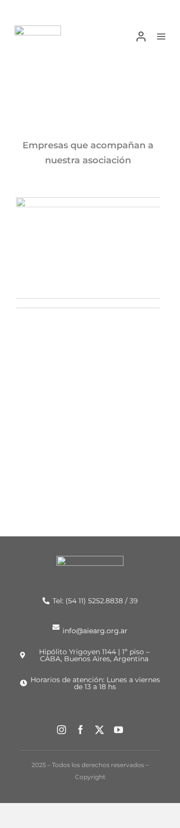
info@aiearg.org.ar (95, 630)
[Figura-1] (37, 29)
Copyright (90, 777)
